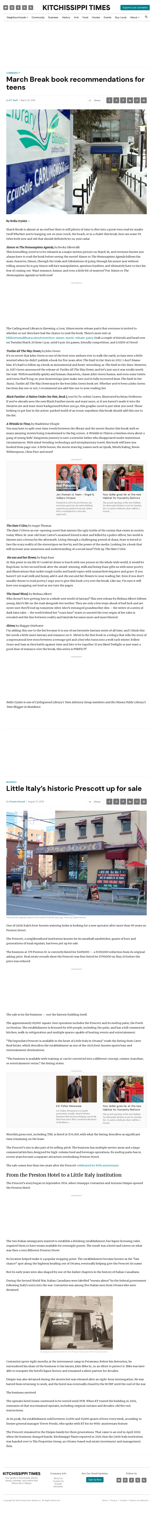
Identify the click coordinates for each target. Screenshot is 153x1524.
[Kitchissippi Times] (76, 7)
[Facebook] (18, 7)
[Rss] (30, 7)
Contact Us (58, 1481)
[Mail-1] (5, 7)
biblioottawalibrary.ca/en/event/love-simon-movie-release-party (49, 337)
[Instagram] (12, 7)
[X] (116, 100)
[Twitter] (24, 7)
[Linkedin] (130, 100)
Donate (58, 1484)
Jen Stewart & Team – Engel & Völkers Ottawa (75, 496)
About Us (58, 1478)
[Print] (144, 100)
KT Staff (13, 100)
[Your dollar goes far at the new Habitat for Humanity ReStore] (123, 477)
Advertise (58, 1486)
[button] (146, 17)
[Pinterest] (123, 100)
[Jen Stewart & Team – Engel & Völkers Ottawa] (76, 477)
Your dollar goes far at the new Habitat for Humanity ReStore (122, 496)
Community (13, 73)
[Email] (137, 100)
